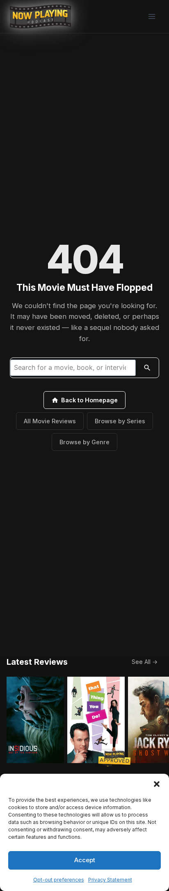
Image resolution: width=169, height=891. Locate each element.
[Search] (147, 368)
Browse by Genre (84, 442)
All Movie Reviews (50, 421)
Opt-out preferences (58, 880)
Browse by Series (120, 421)
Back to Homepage (89, 400)
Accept (84, 860)
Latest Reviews (37, 662)
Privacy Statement (110, 880)
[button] (157, 784)
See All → (145, 661)
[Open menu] (151, 16)
